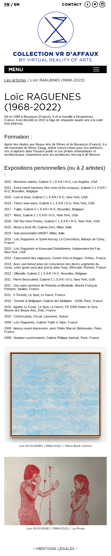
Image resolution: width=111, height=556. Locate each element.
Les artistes (15, 80)
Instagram (102, 4)
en (16, 4)
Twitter (95, 4)
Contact (72, 4)
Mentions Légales (55, 549)
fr (7, 4)
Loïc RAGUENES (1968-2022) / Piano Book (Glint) (55, 445)
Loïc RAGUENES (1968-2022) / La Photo (55, 528)
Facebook (88, 4)
